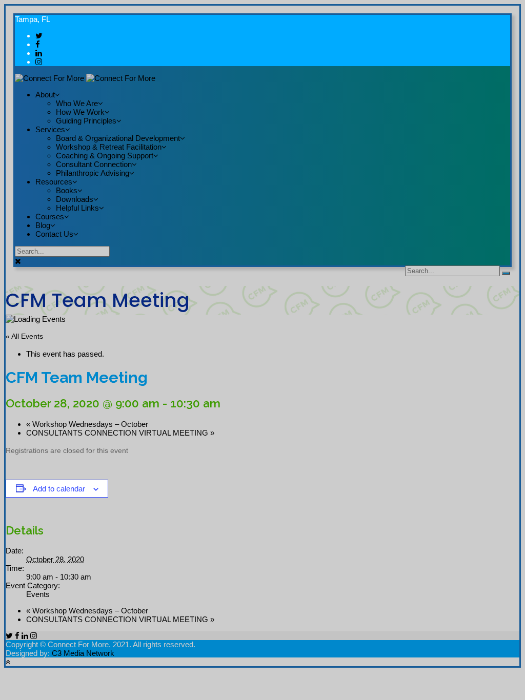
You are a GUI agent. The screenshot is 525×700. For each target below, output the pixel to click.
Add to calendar (59, 488)
